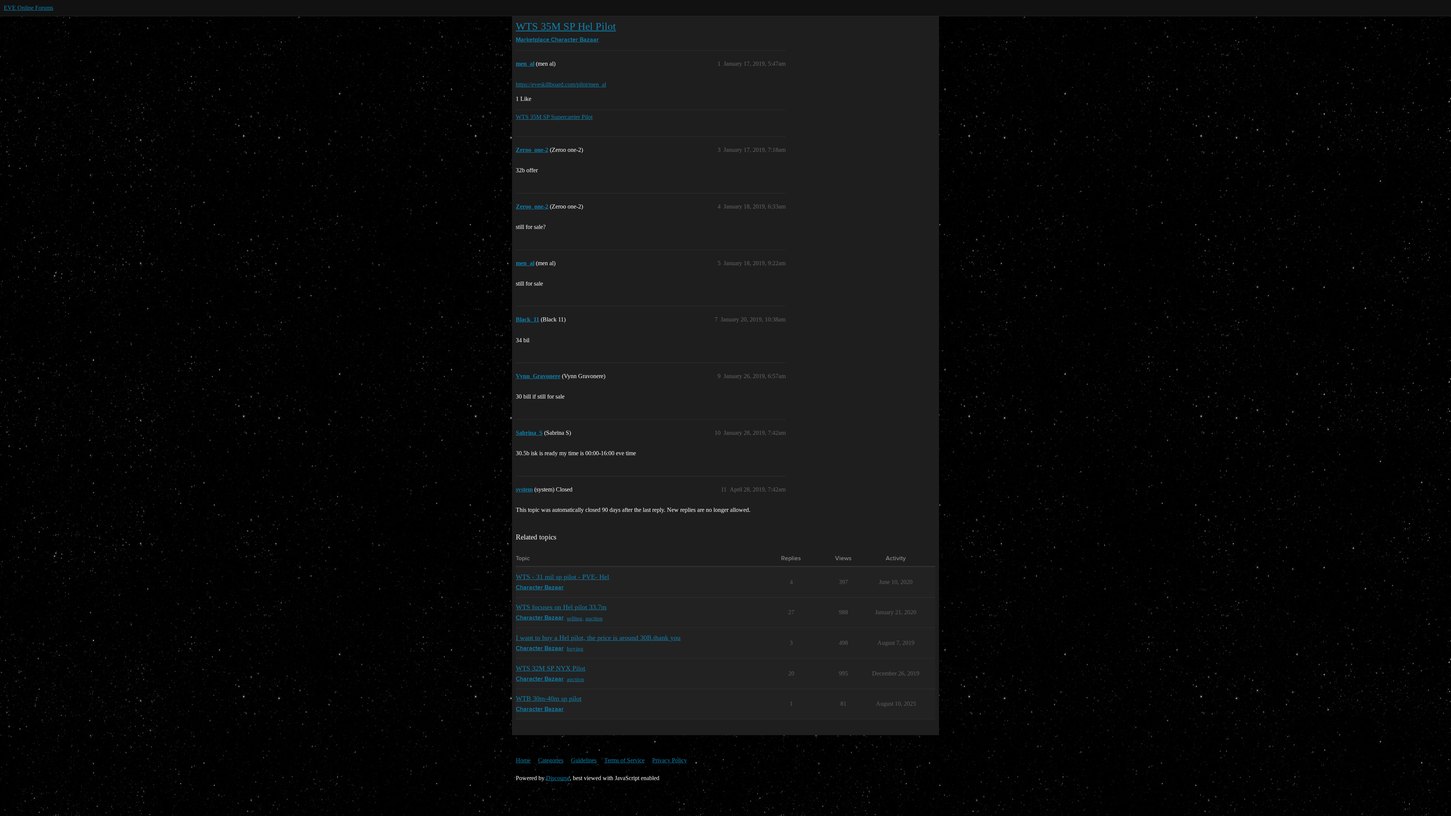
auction (594, 618)
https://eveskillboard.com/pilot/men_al (561, 84)
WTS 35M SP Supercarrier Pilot (554, 117)
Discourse (558, 778)
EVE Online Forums (28, 8)
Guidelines (584, 760)
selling (574, 618)
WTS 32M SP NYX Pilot (550, 668)
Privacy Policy (669, 760)
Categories (550, 760)
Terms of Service (624, 760)
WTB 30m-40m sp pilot (549, 698)
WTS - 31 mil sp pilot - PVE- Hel (562, 577)
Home (523, 760)
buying (575, 648)
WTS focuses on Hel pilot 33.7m (561, 607)
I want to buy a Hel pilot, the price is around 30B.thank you (598, 637)
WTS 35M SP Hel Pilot (566, 26)
